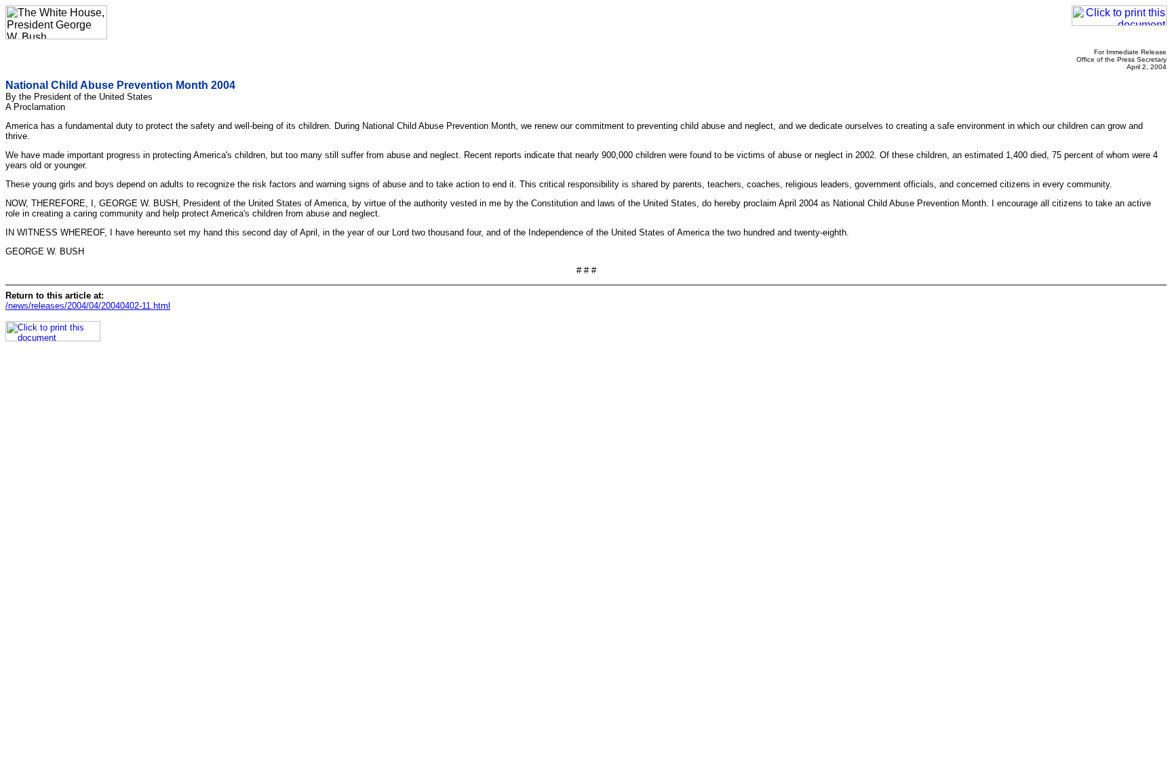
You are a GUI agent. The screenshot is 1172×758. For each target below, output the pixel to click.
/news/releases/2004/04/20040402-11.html (87, 306)
